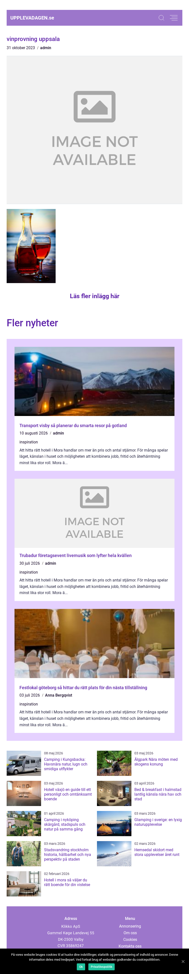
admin (45, 47)
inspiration (28, 442)
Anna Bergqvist (58, 695)
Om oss (130, 933)
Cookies (130, 939)
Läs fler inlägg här (94, 296)
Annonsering (130, 926)
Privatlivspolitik (101, 967)
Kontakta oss (130, 946)
